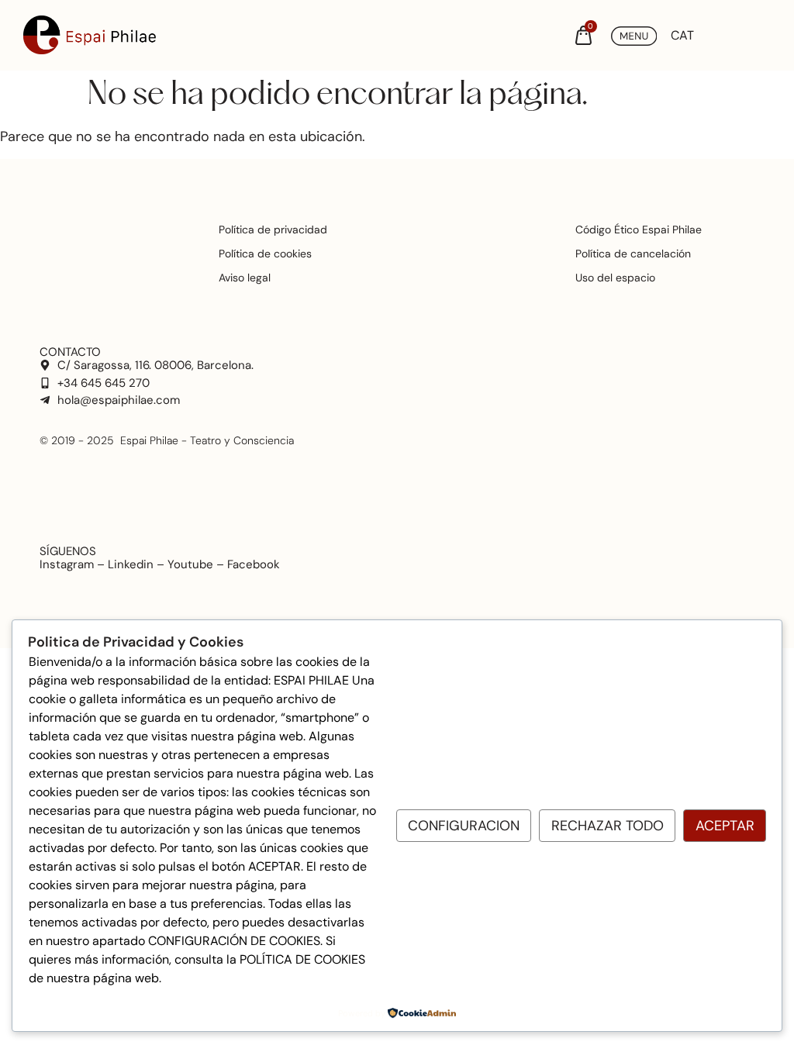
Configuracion (464, 825)
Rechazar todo (607, 825)
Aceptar (725, 825)
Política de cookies (265, 253)
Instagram (67, 564)
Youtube (190, 564)
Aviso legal (245, 278)
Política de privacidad (273, 229)
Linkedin (131, 564)
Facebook (253, 564)
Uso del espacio (615, 278)
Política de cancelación (633, 253)
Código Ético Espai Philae (638, 229)
